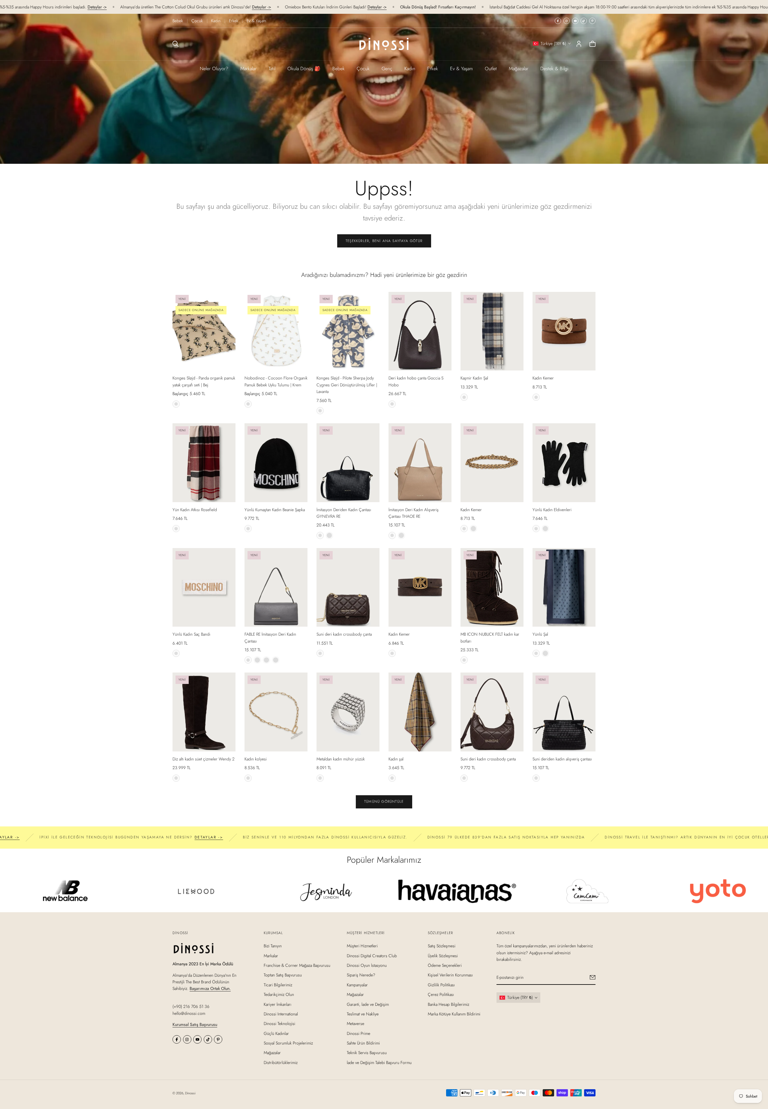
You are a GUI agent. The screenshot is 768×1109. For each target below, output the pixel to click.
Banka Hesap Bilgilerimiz (448, 1004)
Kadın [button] (409, 68)
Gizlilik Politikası (441, 985)
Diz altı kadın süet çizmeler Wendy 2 (203, 759)
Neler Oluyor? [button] (214, 68)
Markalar (248, 68)
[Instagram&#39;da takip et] (566, 21)
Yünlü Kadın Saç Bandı (191, 634)
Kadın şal (396, 759)
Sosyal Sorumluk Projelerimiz (288, 1043)
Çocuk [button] (363, 68)
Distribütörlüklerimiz (281, 1063)
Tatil (271, 68)
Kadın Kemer (543, 378)
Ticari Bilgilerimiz (278, 985)
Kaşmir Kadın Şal (474, 378)
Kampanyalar (357, 985)
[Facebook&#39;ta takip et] (558, 21)
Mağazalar (518, 68)
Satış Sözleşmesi (441, 946)
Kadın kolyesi (255, 759)
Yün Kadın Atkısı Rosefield (194, 510)
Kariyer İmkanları (277, 1004)
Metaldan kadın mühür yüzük (340, 759)
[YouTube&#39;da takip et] (575, 21)
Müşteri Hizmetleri (362, 946)
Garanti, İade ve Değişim (368, 1004)
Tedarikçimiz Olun (279, 994)
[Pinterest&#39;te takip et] (592, 21)
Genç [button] (387, 68)
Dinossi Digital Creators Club (372, 955)
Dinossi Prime (358, 1033)
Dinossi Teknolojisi (279, 1024)
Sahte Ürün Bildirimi (363, 1043)
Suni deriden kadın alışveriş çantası (562, 759)
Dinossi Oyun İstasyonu (367, 965)
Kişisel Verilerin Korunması (450, 975)
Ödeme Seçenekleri (445, 965)
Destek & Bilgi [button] (554, 68)
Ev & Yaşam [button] (461, 68)
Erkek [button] (432, 68)
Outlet (491, 68)
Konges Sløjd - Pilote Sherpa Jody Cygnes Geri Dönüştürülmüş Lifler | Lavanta (346, 384)
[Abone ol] (593, 977)
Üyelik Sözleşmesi (443, 955)
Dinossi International (281, 1014)
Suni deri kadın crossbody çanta (344, 634)
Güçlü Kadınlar (276, 1033)
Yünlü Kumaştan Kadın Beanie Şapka (274, 510)
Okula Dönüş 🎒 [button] (303, 68)
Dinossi (190, 1093)
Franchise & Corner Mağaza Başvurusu (297, 965)
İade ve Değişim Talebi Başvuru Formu (379, 1063)
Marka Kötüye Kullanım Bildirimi (454, 1014)
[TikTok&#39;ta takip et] (583, 21)
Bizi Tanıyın (273, 946)
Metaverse (355, 1024)
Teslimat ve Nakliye (363, 1014)
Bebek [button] (338, 68)
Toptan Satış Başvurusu (283, 975)
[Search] (175, 44)
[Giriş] (579, 44)
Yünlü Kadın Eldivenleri (552, 510)
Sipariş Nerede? (361, 975)
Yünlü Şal (540, 634)
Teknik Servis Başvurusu (367, 1053)
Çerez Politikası (441, 994)
